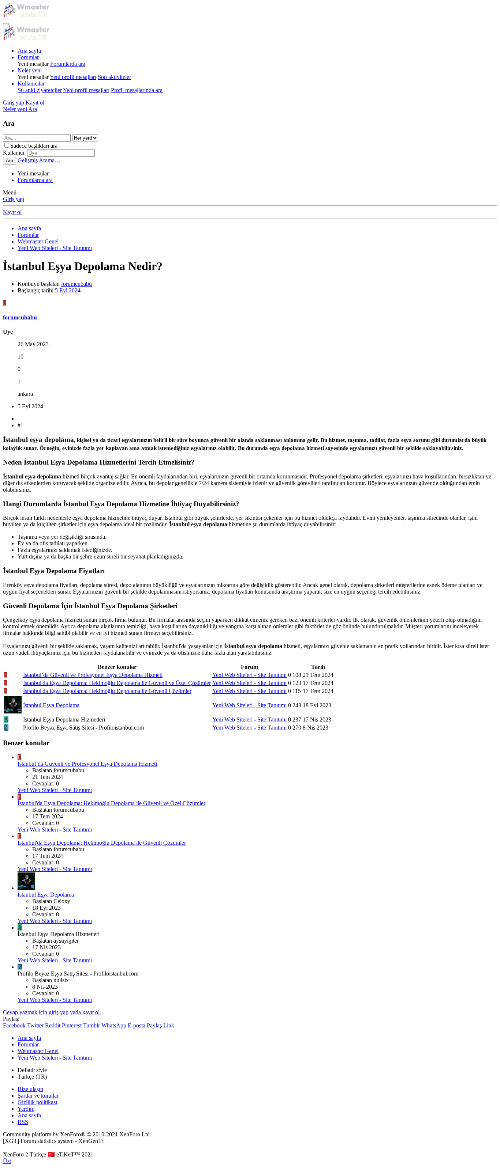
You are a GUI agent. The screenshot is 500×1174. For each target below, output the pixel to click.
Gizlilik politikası (37, 1102)
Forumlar (28, 57)
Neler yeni (30, 70)
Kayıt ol (12, 212)
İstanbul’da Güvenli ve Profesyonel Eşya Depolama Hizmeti (93, 675)
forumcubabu (76, 284)
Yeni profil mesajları (73, 77)
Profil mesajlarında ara (137, 90)
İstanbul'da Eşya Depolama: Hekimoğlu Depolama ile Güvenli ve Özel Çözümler (117, 683)
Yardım (26, 1109)
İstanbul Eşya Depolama (51, 705)
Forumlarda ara (67, 64)
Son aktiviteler (114, 77)
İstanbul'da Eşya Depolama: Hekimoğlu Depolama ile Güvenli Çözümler (107, 691)
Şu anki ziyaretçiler (40, 90)
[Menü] (6, 24)
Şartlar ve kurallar (38, 1095)
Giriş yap (13, 199)
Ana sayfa (29, 51)
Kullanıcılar (31, 83)
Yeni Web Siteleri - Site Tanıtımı (249, 675)
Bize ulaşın (30, 1089)
